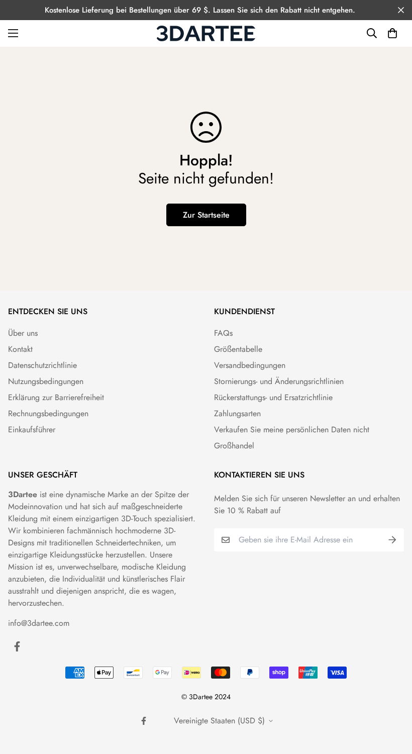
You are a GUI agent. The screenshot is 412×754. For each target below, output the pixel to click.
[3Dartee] (206, 33)
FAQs (223, 333)
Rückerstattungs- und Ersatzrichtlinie (273, 397)
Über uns (23, 333)
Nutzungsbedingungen (45, 381)
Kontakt (20, 349)
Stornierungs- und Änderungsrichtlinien (279, 381)
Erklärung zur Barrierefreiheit (56, 397)
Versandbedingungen (249, 365)
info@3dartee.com (38, 623)
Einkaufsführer (31, 429)
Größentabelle (238, 349)
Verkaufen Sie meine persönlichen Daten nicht (291, 429)
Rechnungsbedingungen (48, 413)
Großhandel (234, 445)
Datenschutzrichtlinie (42, 365)
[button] (392, 33)
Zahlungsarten (237, 413)
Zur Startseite (206, 215)
